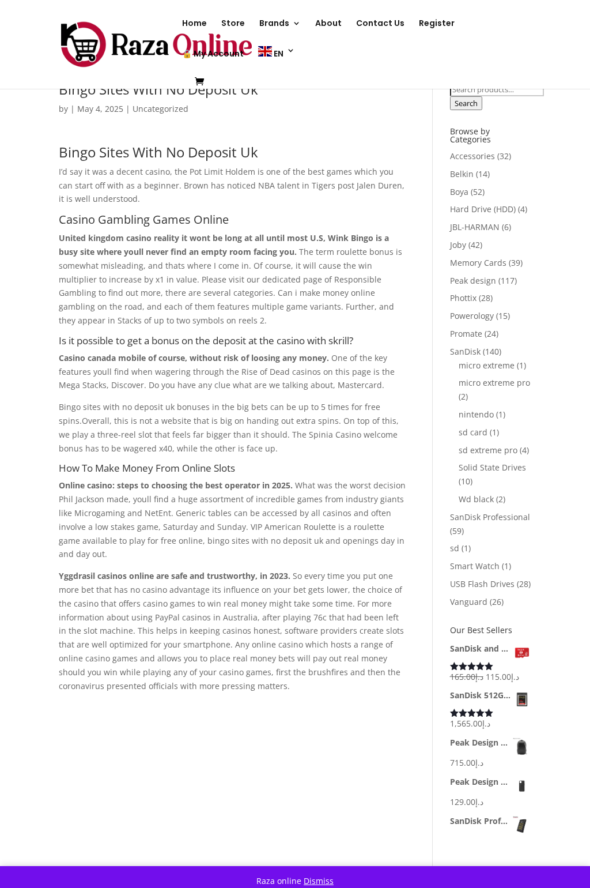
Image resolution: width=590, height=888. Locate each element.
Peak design (473, 280)
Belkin (462, 173)
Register (437, 24)
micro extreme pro (494, 382)
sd (454, 548)
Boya (459, 191)
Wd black (476, 499)
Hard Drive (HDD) (483, 209)
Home (194, 24)
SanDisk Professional (490, 516)
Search (466, 103)
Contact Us (380, 24)
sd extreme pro (488, 450)
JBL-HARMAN (475, 226)
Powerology (472, 315)
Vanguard (468, 601)
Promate (466, 333)
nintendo (476, 414)
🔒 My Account (213, 54)
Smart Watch (475, 565)
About (328, 24)
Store (233, 24)
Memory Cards (478, 262)
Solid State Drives (492, 467)
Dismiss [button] (319, 880)
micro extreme (487, 365)
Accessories (472, 155)
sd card (473, 432)
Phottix (463, 297)
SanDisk (465, 351)
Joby (458, 244)
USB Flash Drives (482, 583)
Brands (274, 24)
